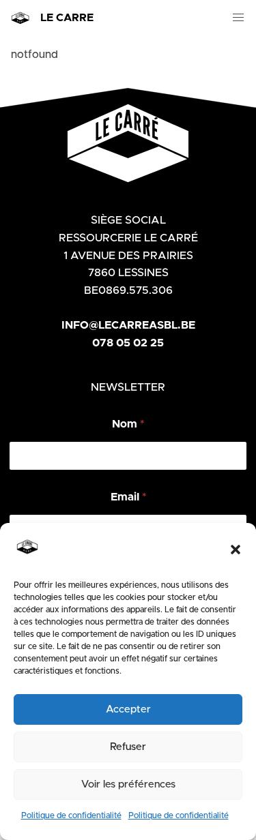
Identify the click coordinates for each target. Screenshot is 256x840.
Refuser (128, 747)
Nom (128, 424)
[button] (235, 549)
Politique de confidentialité (71, 815)
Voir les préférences (128, 784)
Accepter (128, 709)
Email (128, 497)
